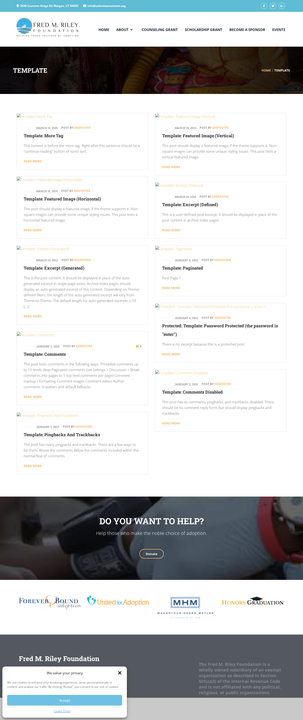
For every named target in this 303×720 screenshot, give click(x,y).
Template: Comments (45, 354)
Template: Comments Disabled (192, 392)
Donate (151, 554)
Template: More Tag (43, 135)
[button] (119, 673)
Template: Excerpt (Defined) (190, 204)
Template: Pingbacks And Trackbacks (62, 434)
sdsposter (82, 128)
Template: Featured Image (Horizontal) (62, 199)
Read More (33, 161)
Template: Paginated (182, 268)
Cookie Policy (62, 711)
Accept (64, 700)
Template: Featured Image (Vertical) (198, 135)
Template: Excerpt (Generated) (54, 268)
